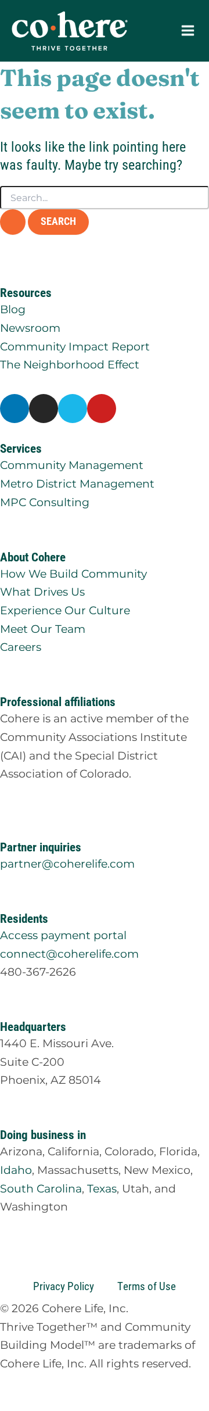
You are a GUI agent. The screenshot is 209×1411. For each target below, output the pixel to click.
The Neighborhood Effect (69, 364)
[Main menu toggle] (187, 30)
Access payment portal (63, 935)
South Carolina (41, 1188)
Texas (102, 1188)
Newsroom (30, 328)
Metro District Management (77, 483)
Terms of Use (146, 1286)
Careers (20, 647)
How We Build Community (73, 574)
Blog (13, 309)
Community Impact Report (75, 346)
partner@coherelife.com (67, 864)
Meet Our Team (42, 629)
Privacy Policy (63, 1286)
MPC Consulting (44, 502)
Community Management (71, 465)
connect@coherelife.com (69, 954)
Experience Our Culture (65, 610)
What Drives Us (42, 592)
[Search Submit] (13, 222)
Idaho (16, 1170)
